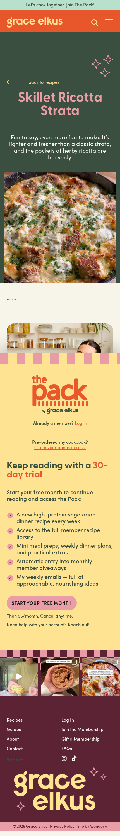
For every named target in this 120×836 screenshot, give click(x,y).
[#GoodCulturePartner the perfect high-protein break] (19, 677)
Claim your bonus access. (60, 447)
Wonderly (98, 826)
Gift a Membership (80, 739)
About (13, 739)
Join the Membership (82, 729)
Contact (15, 748)
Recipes (15, 720)
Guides (14, 729)
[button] (109, 22)
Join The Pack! (80, 5)
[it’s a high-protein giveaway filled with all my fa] (60, 677)
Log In (67, 720)
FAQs (66, 748)
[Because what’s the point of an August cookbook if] (101, 677)
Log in (81, 423)
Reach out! (78, 624)
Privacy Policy (62, 826)
